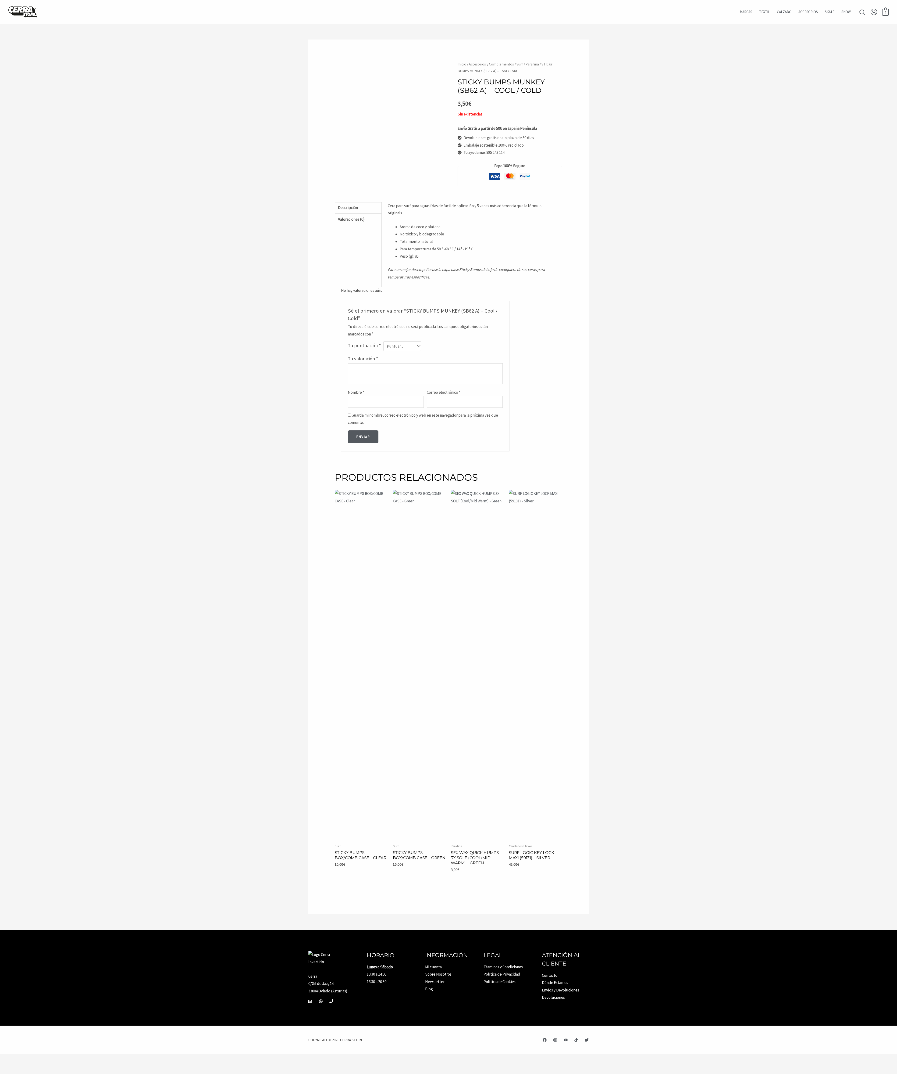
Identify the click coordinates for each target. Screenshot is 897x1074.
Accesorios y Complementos (491, 64)
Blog (429, 988)
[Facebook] (545, 1040)
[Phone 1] (331, 1001)
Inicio (462, 64)
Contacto (549, 975)
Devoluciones (553, 997)
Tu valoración (363, 359)
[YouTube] (566, 1040)
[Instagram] (555, 1040)
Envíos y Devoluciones (560, 990)
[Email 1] (310, 1001)
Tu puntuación (364, 345)
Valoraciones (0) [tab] (351, 219)
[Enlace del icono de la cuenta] (873, 11)
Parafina (532, 64)
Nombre (356, 392)
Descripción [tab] (348, 207)
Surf (519, 64)
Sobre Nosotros (438, 974)
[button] (862, 13)
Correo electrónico (443, 392)
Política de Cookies (500, 981)
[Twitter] (587, 1040)
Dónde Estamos (555, 982)
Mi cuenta (433, 966)
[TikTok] (576, 1040)
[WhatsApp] (321, 1001)
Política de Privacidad (502, 974)
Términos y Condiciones (503, 966)
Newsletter (435, 981)
